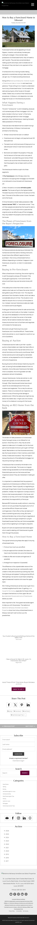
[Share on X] (15, 704)
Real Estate (27, 711)
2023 (7, 841)
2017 (7, 861)
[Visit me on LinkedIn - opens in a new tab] (24, 818)
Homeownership (7, 794)
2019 (7, 854)
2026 (7, 831)
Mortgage (5, 803)
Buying (10, 711)
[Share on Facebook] (8, 704)
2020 (7, 851)
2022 (7, 844)
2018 (7, 858)
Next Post (30, 726)
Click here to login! (18, 761)
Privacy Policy (12, 911)
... (25, 715)
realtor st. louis (6, 801)
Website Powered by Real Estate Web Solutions (18, 917)
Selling (4, 786)
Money (4, 798)
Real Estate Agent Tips (17, 715)
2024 (7, 837)
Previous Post (9, 726)
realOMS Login (18, 922)
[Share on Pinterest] (21, 704)
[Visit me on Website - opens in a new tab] (30, 818)
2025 (7, 834)
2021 (7, 848)
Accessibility (19, 911)
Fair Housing (25, 911)
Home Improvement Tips (9, 806)
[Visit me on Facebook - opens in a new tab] (12, 818)
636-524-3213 (21, 890)
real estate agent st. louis (9, 791)
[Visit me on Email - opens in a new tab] (7, 818)
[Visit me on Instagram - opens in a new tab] (18, 818)
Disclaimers (31, 920)
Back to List (18, 689)
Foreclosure (18, 711)
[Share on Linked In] (28, 704)
